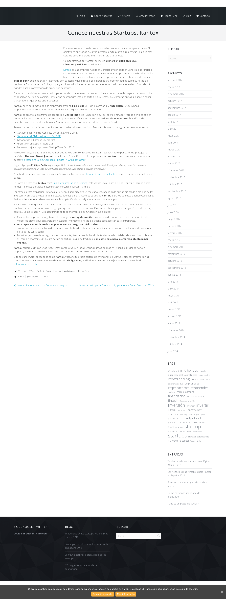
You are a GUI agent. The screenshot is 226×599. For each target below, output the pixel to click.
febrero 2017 (174, 156)
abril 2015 (173, 302)
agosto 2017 (174, 114)
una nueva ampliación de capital (70, 183)
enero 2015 (174, 323)
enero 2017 (174, 163)
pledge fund (192, 418)
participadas (69, 271)
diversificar (205, 379)
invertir (202, 405)
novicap (191, 414)
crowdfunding (204, 375)
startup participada (194, 432)
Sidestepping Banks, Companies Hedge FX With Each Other (53, 159)
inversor (191, 405)
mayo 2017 (174, 135)
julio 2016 (173, 205)
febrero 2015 (174, 316)
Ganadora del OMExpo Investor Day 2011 (39, 136)
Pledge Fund (83, 271)
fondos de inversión (187, 401)
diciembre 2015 (176, 246)
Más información (126, 594)
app (180, 370)
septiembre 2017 (177, 107)
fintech (173, 400)
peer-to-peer (33, 276)
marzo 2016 (174, 226)
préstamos (199, 422)
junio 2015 (173, 288)
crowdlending (179, 379)
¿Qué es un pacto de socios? (183, 503)
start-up (179, 427)
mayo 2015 (174, 295)
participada (200, 414)
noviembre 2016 (176, 177)
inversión (176, 405)
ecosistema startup (175, 384)
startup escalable (176, 431)
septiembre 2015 (177, 267)
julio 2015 (173, 281)
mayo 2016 (174, 219)
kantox (58, 271)
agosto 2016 (174, 198)
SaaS (171, 427)
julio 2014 (173, 351)
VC (169, 440)
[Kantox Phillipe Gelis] (36, 61)
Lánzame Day (194, 409)
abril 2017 (173, 142)
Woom (193, 441)
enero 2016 (174, 239)
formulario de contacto (28, 264)
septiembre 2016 (177, 191)
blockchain (204, 371)
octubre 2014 (175, 344)
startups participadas (198, 436)
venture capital (180, 440)
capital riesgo (190, 374)
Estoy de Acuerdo (102, 594)
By (44, 271)
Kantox (67, 69)
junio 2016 (173, 212)
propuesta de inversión (179, 422)
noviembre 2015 (176, 253)
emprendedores (178, 388)
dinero (194, 379)
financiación (177, 396)
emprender (199, 388)
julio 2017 (173, 121)
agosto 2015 (174, 274)
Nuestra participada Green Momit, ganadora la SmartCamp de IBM (115, 285)
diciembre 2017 (176, 94)
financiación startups (195, 396)
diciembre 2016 (176, 170)
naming (183, 414)
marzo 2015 (174, 309)
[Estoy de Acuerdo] (222, 592)
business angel (175, 374)
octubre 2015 (175, 260)
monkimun (173, 414)
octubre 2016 (175, 184)
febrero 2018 (174, 80)
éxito (199, 441)
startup (45, 276)
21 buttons (172, 371)
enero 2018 (174, 87)
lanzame (181, 410)
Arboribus (191, 370)
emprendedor (193, 383)
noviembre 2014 (176, 337)
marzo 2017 (174, 149)
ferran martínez (185, 391)
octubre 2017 (175, 100)
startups (177, 435)
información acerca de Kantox (101, 174)
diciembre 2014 (176, 330)
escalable (171, 392)
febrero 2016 (174, 233)
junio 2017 (173, 128)
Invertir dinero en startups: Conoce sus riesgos (42, 285)
